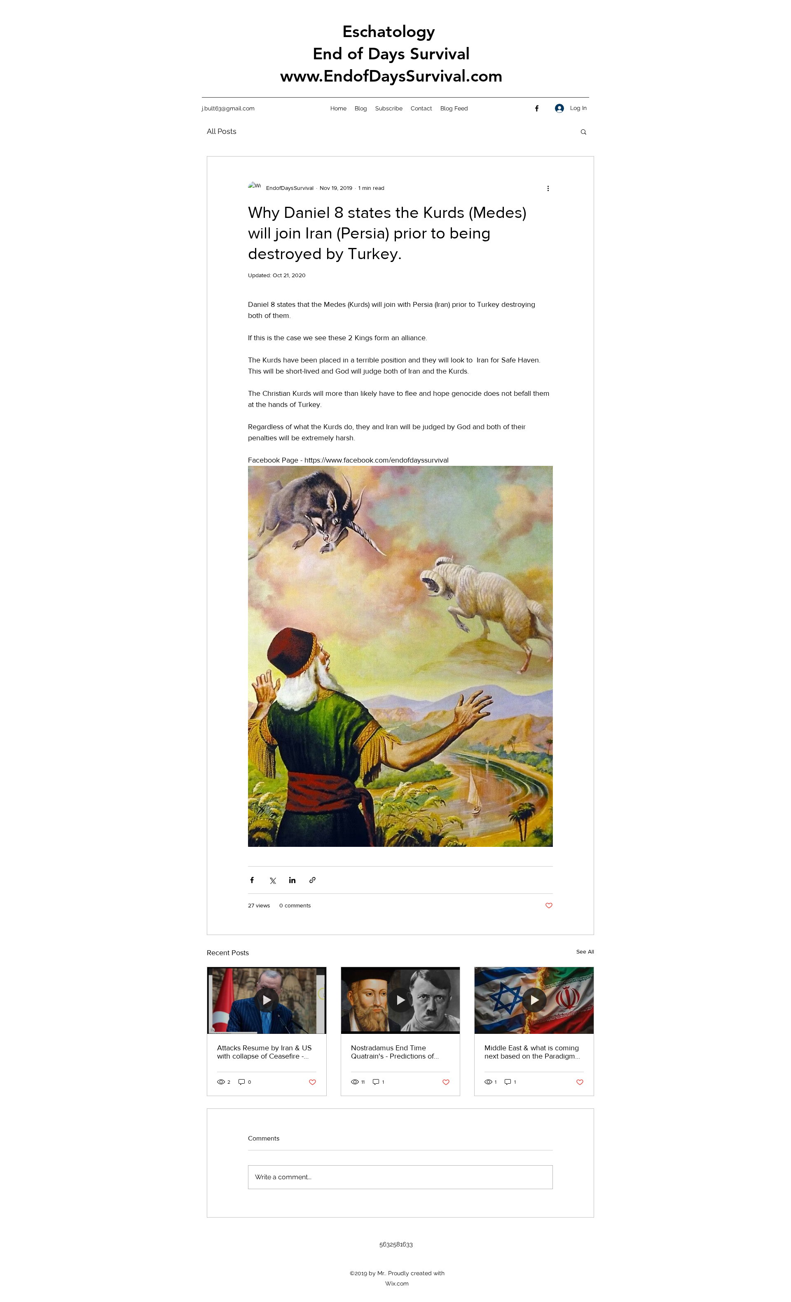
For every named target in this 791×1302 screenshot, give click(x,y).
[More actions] (548, 188)
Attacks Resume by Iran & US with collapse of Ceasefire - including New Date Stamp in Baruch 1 (264, 1052)
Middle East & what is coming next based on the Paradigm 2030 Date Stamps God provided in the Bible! (531, 1052)
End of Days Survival (391, 53)
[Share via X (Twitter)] (272, 880)
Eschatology (391, 31)
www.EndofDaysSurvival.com (391, 76)
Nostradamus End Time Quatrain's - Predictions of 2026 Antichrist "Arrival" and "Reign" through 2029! (397, 1052)
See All (585, 951)
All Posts (221, 131)
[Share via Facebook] (252, 880)
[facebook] (537, 108)
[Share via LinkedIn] (292, 880)
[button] (583, 131)
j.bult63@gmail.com (228, 108)
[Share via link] (312, 880)
